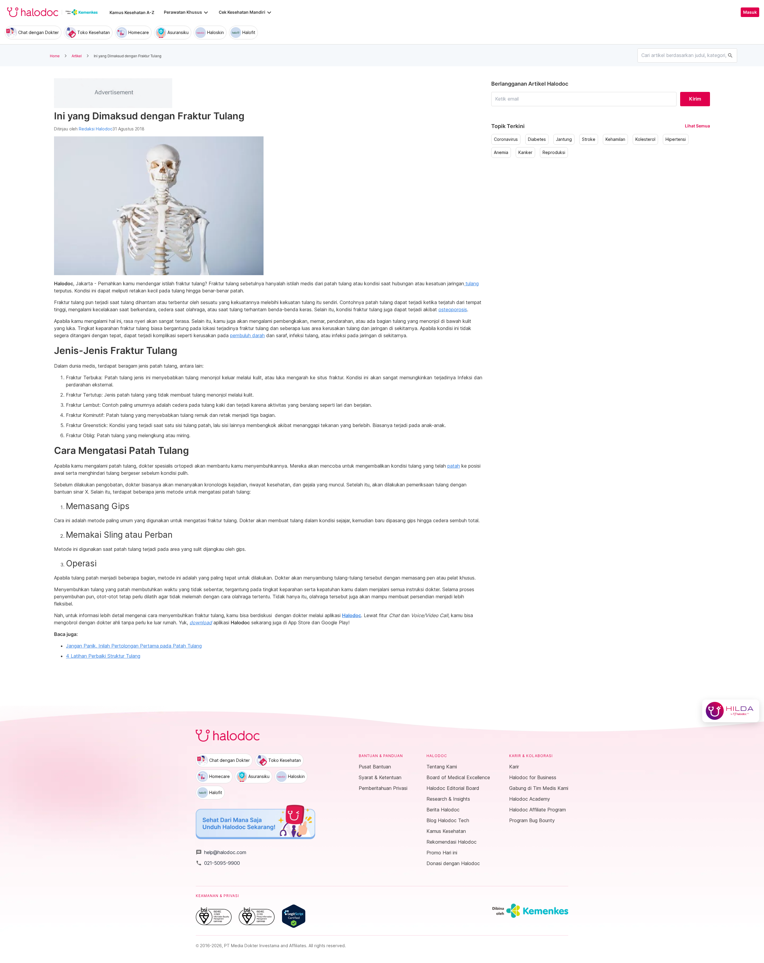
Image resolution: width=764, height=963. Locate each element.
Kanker (525, 152)
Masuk (750, 12)
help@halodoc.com (221, 852)
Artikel (77, 55)
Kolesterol (645, 139)
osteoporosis (452, 309)
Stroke (588, 139)
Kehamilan (615, 139)
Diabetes (537, 139)
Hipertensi (676, 139)
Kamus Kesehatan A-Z (132, 12)
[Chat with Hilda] (730, 710)
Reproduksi (554, 152)
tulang (471, 283)
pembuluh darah (247, 335)
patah (453, 466)
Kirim (695, 98)
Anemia (501, 152)
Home (55, 55)
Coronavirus (506, 139)
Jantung (564, 139)
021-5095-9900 (218, 863)
